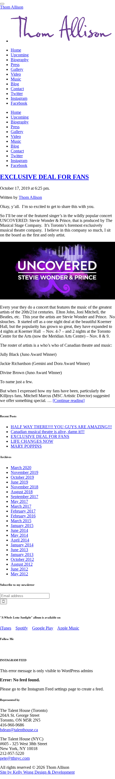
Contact (17, 88)
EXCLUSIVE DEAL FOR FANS (44, 176)
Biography (20, 59)
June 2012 (19, 569)
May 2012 (19, 574)
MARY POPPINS (26, 446)
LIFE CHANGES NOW (32, 441)
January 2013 (22, 554)
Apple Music (68, 628)
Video (16, 74)
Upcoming (20, 55)
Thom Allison (11, 7)
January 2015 (22, 525)
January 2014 (22, 545)
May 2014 (19, 535)
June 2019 (19, 482)
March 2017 (21, 506)
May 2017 (19, 501)
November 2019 (24, 472)
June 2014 (19, 530)
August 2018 (22, 491)
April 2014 (20, 540)
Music (16, 79)
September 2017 (24, 496)
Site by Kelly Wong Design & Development (37, 772)
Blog (15, 84)
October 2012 (22, 559)
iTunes (5, 628)
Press (15, 64)
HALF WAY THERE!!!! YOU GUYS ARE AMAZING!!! (61, 427)
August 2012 (22, 564)
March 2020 (21, 467)
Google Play (42, 628)
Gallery (17, 69)
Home (16, 50)
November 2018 (24, 487)
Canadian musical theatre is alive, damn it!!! (48, 431)
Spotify (22, 628)
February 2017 (23, 511)
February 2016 (23, 516)
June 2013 (19, 549)
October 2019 (22, 477)
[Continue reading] (69, 400)
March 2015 (21, 520)
